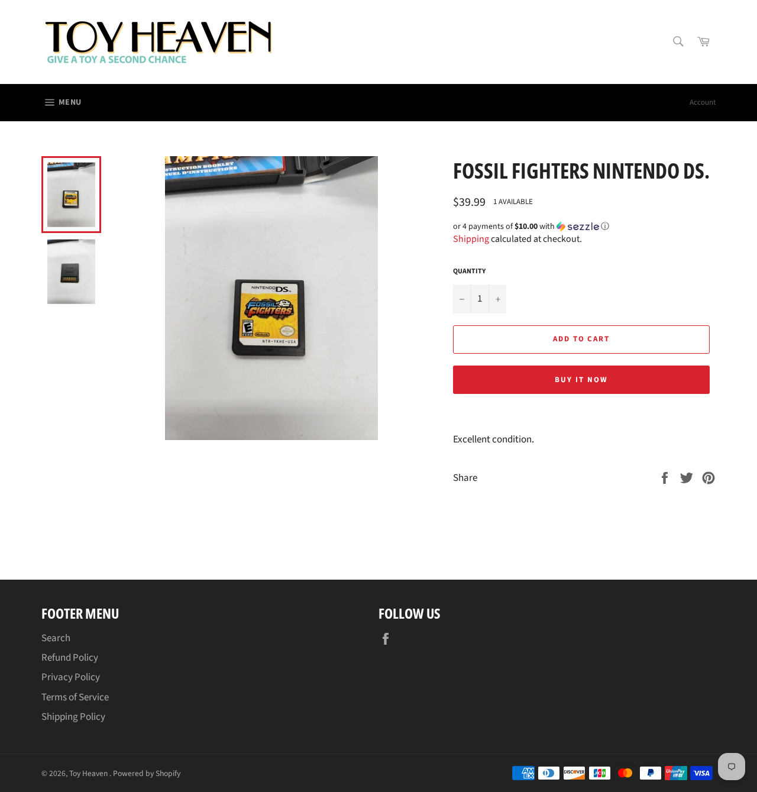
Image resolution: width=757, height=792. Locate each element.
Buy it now (581, 379)
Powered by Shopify (146, 773)
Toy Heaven (89, 773)
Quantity (469, 271)
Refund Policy (69, 658)
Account (703, 102)
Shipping (471, 238)
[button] (584, 226)
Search (55, 638)
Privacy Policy (70, 677)
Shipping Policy (73, 717)
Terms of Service (75, 697)
